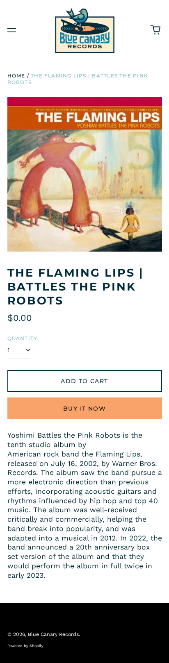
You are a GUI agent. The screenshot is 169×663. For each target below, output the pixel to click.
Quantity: (23, 338)
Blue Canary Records (53, 634)
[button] (155, 30)
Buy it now (84, 408)
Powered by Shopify (25, 646)
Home (16, 76)
